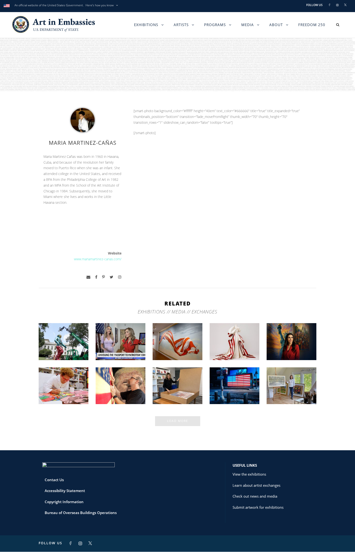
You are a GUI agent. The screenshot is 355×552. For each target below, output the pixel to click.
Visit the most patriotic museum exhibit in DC (292, 347)
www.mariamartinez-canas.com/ (97, 259)
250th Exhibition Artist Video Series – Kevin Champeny (120, 389)
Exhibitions (146, 24)
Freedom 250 (311, 24)
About (276, 24)
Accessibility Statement (65, 490)
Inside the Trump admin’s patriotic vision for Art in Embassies (235, 345)
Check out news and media (255, 496)
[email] (88, 277)
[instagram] (119, 277)
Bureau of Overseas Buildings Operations (81, 512)
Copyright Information (64, 501)
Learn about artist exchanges (256, 485)
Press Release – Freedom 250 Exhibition (234, 391)
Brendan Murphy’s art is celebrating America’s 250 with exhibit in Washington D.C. (63, 341)
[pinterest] (103, 277)
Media (247, 24)
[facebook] (96, 277)
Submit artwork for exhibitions (258, 507)
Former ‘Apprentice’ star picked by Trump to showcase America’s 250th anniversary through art (177, 385)
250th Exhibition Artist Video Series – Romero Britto (63, 389)
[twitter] (111, 277)
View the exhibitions (249, 474)
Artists (181, 24)
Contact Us (54, 479)
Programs (215, 24)
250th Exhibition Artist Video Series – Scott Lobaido (177, 345)
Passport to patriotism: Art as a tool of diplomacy (120, 345)
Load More (177, 421)
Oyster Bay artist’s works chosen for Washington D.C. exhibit (292, 389)
